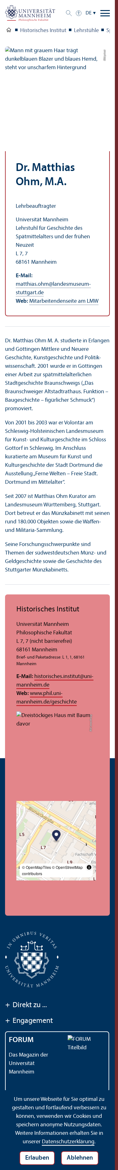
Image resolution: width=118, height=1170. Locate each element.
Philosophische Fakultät (9, 31)
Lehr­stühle (86, 31)
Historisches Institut (43, 31)
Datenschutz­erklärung (68, 1142)
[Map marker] (56, 836)
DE (89, 13)
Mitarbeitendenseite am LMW (63, 301)
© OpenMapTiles (36, 867)
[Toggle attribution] (89, 867)
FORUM (21, 1040)
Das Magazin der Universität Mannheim (28, 1063)
